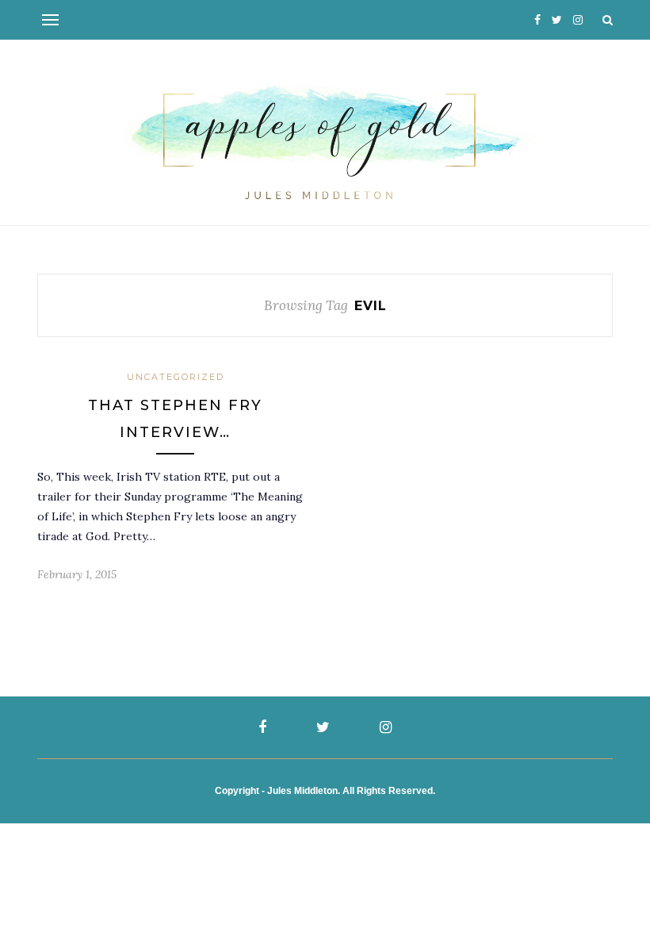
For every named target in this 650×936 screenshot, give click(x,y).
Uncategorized (175, 376)
